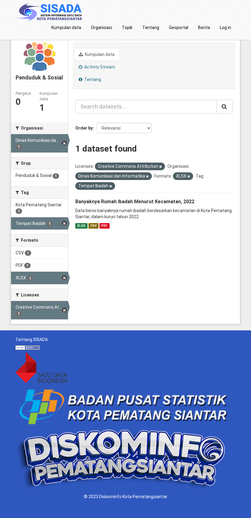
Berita (204, 27)
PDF (104, 226)
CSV (93, 226)
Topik (127, 27)
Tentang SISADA (31, 339)
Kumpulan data (66, 27)
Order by (84, 128)
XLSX (81, 226)
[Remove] (160, 167)
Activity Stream (99, 66)
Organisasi (101, 27)
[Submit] (224, 107)
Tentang (150, 27)
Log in (225, 27)
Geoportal (178, 27)
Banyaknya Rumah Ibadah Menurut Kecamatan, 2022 (134, 201)
